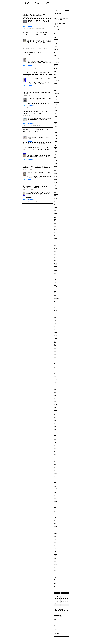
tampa (55, 539)
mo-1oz (55, 408)
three (55, 542)
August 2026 (56, 31)
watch (55, 580)
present (55, 467)
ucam (55, 561)
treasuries (55, 554)
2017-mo (55, 186)
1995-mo (55, 145)
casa (28, 48)
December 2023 (56, 78)
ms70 (43, 87)
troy (54, 557)
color (55, 279)
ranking (55, 474)
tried (55, 555)
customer (55, 289)
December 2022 (56, 96)
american (55, 226)
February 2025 (56, 58)
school (55, 507)
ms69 (38, 28)
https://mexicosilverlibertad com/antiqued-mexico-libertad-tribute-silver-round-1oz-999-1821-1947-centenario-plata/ (61, 614)
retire (55, 489)
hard (55, 351)
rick (54, 493)
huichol (55, 357)
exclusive (55, 314)
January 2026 (56, 42)
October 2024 (56, 64)
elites (55, 307)
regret (55, 485)
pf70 (55, 455)
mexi (55, 398)
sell (54, 511)
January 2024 (56, 77)
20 (61, 599)
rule (54, 499)
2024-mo (55, 207)
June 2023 (55, 87)
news (55, 435)
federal (55, 323)
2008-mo (55, 166)
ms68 (37, 143)
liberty (55, 380)
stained (55, 527)
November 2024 (56, 62)
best (55, 241)
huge (55, 354)
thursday (55, 543)
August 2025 (56, 49)
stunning (55, 536)
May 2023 (55, 89)
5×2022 (55, 217)
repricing (55, 488)
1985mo (55, 125)
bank (55, 235)
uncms (55, 567)
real (54, 479)
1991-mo (55, 138)
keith (55, 366)
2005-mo (55, 163)
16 (67, 598)
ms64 (39, 48)
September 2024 (56, 65)
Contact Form (56, 632)
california (55, 264)
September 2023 (56, 83)
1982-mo (55, 116)
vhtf (54, 574)
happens (55, 349)
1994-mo (55, 142)
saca (55, 502)
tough (55, 551)
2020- (55, 192)
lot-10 (55, 388)
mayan (55, 395)
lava (54, 373)
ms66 (55, 416)
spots (45, 143)
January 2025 (56, 59)
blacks (55, 247)
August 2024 (56, 67)
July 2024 (55, 68)
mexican (40, 87)
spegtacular (56, 521)
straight (55, 533)
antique (31, 87)
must (55, 426)
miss (55, 407)
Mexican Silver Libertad (37, 3)
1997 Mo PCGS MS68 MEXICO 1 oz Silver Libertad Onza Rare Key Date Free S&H (36, 167)
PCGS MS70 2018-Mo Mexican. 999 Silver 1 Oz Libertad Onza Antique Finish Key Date (37, 73)
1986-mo (55, 126)
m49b (31, 48)
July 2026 (55, 33)
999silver (55, 220)
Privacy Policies (56, 633)
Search (67, 10)
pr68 (37, 68)
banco (55, 233)
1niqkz (55, 621)
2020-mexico (56, 194)
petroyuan (55, 452)
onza (40, 28)
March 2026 (56, 39)
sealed (55, 508)
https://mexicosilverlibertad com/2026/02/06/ (61, 626)
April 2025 (55, 55)
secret (55, 510)
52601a (28, 125)
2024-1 (55, 205)
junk (55, 361)
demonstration (56, 298)
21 (63, 599)
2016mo (55, 185)
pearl (55, 451)
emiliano (55, 310)
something (55, 518)
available (55, 230)
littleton (55, 383)
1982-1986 (55, 113)
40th (55, 214)
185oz (55, 107)
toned (55, 546)
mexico (36, 28)
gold (55, 345)
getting (55, 341)
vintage (55, 576)
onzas (55, 439)
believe (55, 239)
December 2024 (56, 61)
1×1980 (55, 154)
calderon (55, 263)
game (55, 336)
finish (35, 87)
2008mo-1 (55, 167)
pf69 (55, 454)
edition (55, 304)
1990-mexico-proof (57, 133)
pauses (55, 448)
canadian (55, 266)
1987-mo (55, 128)
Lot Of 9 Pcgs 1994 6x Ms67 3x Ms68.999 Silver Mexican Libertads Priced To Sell (37, 148)
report (55, 486)
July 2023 (55, 86)
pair (54, 445)
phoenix (55, 458)
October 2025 (56, 46)
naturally (55, 430)
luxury (55, 391)
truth (55, 558)
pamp (55, 446)
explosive (55, 319)
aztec (55, 232)
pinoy (55, 463)
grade (28, 28)
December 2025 (56, 43)
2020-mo (55, 195)
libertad (33, 28)
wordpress (55, 611)
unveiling (55, 571)
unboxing (55, 564)
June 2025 (55, 52)
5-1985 (55, 216)
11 (57, 598)
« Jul (57, 605)
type (46, 48)
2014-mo (55, 179)
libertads (55, 379)
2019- (55, 189)
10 (55, 598)
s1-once (55, 501)
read (55, 477)
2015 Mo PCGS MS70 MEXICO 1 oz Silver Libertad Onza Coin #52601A (35, 112)
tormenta (55, 549)
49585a (28, 143)
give (54, 344)
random (55, 473)
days (55, 292)
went (55, 583)
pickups (55, 460)
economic (55, 301)
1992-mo (55, 139)
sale (54, 504)
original (55, 442)
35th (55, 211)
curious (55, 288)
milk (35, 143)
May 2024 (55, 71)
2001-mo (55, 160)
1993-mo (55, 141)
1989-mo (55, 132)
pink (54, 461)
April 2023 (55, 90)
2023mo (55, 204)
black (55, 245)
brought (55, 257)
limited (55, 382)
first (54, 327)
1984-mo (55, 120)
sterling (55, 532)
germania (55, 339)
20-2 (55, 157)
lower (55, 389)
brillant (55, 254)
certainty (55, 272)
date (33, 87)
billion (55, 244)
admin (31, 17)
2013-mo (55, 176)
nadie (55, 427)
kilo (54, 367)
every (55, 313)
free (29, 181)
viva (54, 579)
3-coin (55, 210)
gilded (55, 342)
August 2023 (56, 84)
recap (55, 482)
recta (55, 483)
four (55, 330)
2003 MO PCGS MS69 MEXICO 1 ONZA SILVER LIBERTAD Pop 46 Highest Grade (36, 15)
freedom (55, 335)
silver (44, 28)
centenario (55, 270)
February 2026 (56, 40)
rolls (55, 496)
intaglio (55, 358)
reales (55, 480)
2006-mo (55, 164)
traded (55, 552)
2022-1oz (55, 198)
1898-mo (55, 110)
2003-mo (55, 161)
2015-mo (55, 182)
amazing (55, 223)
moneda (36, 48)
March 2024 (56, 74)
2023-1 (55, 201)
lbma (55, 374)
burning (55, 258)
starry (55, 529)
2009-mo (55, 169)
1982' (55, 111)
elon (55, 308)
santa (55, 505)
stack (55, 523)
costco (55, 285)
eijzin (55, 619)
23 (67, 599)
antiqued (55, 229)
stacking (55, 526)
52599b (28, 201)
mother (55, 413)
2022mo (55, 200)
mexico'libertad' (56, 402)
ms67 (55, 417)
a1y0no (55, 618)
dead (55, 295)
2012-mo (55, 175)
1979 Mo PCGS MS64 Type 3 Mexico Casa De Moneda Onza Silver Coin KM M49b (37, 33)
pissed (55, 464)
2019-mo (55, 191)
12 (59, 598)
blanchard (55, 248)
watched (55, 582)
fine (54, 326)
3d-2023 (55, 213)
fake (55, 320)
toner (55, 548)
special (55, 520)
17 (55, 599)
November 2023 (56, 80)
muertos (55, 423)
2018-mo (28, 87)
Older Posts (25, 205)
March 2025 (56, 56)
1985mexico (56, 123)
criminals (55, 286)
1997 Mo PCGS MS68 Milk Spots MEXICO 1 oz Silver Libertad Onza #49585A (37, 130)
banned (55, 236)
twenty (55, 560)
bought (55, 251)
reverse (55, 492)
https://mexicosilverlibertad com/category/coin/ (61, 616)
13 (61, 598)
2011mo (55, 173)
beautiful (55, 238)
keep (55, 364)
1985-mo (55, 122)
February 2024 (56, 75)
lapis (55, 370)
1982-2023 (55, 114)
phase (55, 457)
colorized (55, 280)
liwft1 (55, 622)
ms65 (33, 107)
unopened (55, 568)
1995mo (55, 147)
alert (55, 222)
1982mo (55, 117)
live (54, 385)
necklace (55, 432)
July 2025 (55, 50)
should (55, 514)
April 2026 (55, 37)
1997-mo (55, 150)
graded (55, 348)
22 (65, 599)
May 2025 (55, 53)
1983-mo (55, 119)
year (55, 586)
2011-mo (55, 172)
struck (55, 535)
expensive (55, 317)
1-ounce (55, 104)
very (55, 573)
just (54, 363)
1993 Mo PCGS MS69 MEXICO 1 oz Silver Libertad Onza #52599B (35, 187)
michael (55, 404)
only (55, 436)
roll (54, 495)
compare (55, 282)
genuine (55, 338)
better (55, 242)
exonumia (55, 316)
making (55, 392)
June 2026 (55, 34)
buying (55, 260)
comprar (55, 283)
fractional (55, 332)
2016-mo (55, 183)
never (55, 433)
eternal (55, 311)
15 (65, 598)
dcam (28, 68)
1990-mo (55, 135)
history (55, 352)
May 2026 (55, 36)
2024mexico (56, 208)
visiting (55, 577)
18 (57, 599)
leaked (55, 376)
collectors (55, 277)
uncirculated (56, 565)
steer (55, 530)
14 (63, 598)
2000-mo (55, 158)
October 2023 (56, 81)
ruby (55, 498)
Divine (64, 639)
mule (55, 424)
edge (55, 302)
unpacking (55, 570)
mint (55, 405)
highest (30, 28)
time (55, 545)
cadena (55, 261)
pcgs (24, 28)
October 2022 (56, 99)
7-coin (55, 219)
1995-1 (55, 144)
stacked (55, 524)
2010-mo (55, 170)
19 (59, 599)
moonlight (55, 411)
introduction (56, 360)
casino (55, 269)
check (55, 273)
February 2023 (56, 93)
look (55, 386)
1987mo (55, 129)
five (54, 329)
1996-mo (55, 148)
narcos (55, 429)
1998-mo (55, 151)
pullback (55, 471)
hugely (55, 355)
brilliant (55, 255)
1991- (55, 136)
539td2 (55, 625)
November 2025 (56, 45)
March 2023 (56, 92)
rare (42, 181)
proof (55, 470)
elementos (55, 305)
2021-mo (55, 197)
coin (29, 48)
